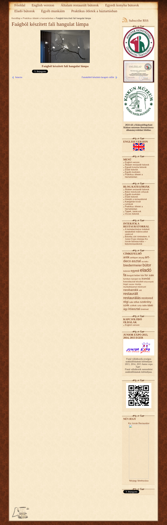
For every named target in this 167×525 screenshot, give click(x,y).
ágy (125, 309)
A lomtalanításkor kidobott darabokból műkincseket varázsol (137, 231)
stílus (136, 302)
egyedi (135, 270)
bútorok (126, 271)
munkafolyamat (130, 287)
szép (139, 305)
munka (138, 284)
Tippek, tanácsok (133, 211)
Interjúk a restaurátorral (136, 199)
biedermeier (132, 265)
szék (126, 305)
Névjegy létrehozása (138, 480)
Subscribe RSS (138, 20)
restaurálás (132, 298)
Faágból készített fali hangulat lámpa (50, 24)
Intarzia (18, 77)
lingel (125, 284)
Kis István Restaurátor (138, 423)
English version (43, 5)
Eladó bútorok (24, 11)
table (144, 305)
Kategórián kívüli (133, 201)
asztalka (145, 261)
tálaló (150, 305)
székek (133, 305)
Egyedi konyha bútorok (122, 5)
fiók (142, 275)
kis (140, 279)
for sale (149, 275)
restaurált (130, 294)
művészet (141, 287)
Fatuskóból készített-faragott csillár (98, 77)
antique (134, 257)
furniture (127, 279)
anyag (141, 257)
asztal (136, 261)
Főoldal (19, 5)
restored (147, 298)
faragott (130, 275)
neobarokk (130, 290)
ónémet (145, 309)
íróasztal (134, 309)
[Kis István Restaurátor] (139, 478)
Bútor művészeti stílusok (137, 192)
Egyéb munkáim (53, 11)
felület (137, 275)
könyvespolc (149, 282)
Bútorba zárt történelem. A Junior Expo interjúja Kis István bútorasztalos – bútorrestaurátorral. (137, 240)
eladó (145, 270)
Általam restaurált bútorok (80, 5)
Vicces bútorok (132, 214)
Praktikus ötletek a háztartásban (94, 11)
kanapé (134, 279)
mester (131, 284)
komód (146, 278)
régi (126, 301)
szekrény (145, 301)
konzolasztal (129, 281)
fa (124, 275)
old (140, 290)
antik (126, 257)
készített (139, 282)
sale (131, 302)
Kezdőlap (16, 18)
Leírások (129, 204)
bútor (147, 265)
